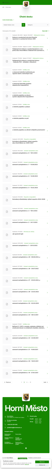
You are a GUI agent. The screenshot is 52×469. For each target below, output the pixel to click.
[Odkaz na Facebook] (26, 448)
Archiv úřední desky (7, 20)
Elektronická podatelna (8, 435)
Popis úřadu (18, 434)
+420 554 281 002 (12, 424)
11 (30, 382)
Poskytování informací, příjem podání (19, 443)
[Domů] (3, 7)
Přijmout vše (42, 461)
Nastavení (27, 464)
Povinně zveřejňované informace (18, 438)
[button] (5, 2)
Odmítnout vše (42, 465)
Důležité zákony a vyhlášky (9, 438)
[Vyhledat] (23, 25)
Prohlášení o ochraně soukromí (9, 443)
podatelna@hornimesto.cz (14, 427)
